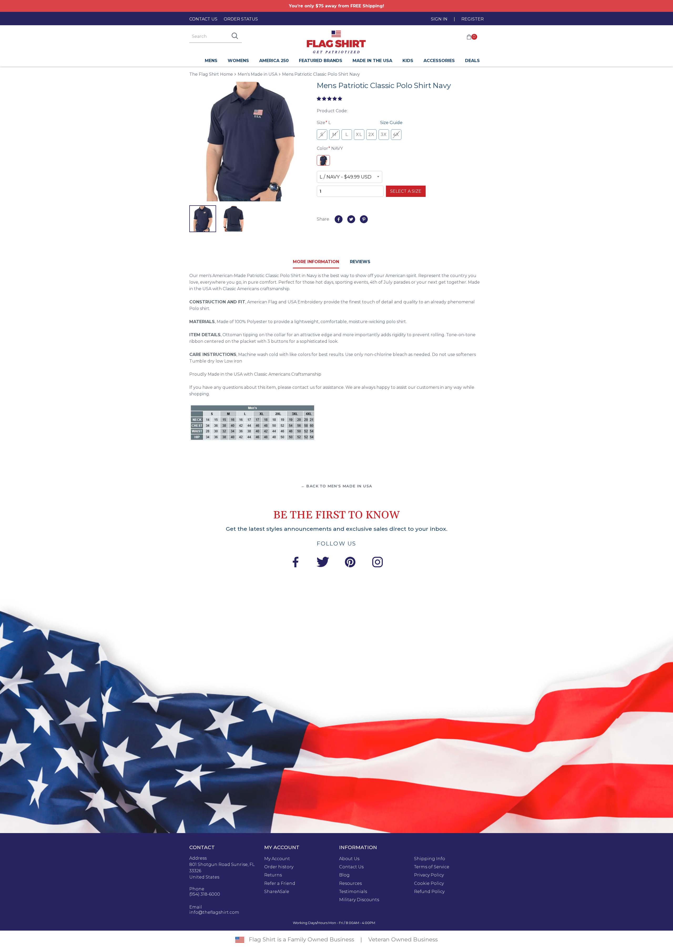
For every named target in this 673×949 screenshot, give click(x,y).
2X (371, 134)
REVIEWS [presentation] (360, 261)
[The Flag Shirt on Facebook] (295, 563)
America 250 (274, 60)
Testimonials (353, 892)
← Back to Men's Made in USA (336, 486)
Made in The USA (372, 60)
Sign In (439, 19)
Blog (344, 875)
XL (359, 134)
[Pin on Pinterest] (364, 219)
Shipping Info (429, 859)
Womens (238, 60)
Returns (273, 875)
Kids (407, 60)
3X (384, 134)
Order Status (241, 19)
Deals (472, 60)
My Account (277, 859)
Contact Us (203, 19)
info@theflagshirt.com (214, 912)
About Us (349, 859)
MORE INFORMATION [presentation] (316, 261)
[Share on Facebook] (339, 219)
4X (396, 134)
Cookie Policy (429, 883)
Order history (278, 867)
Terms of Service (431, 867)
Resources (350, 883)
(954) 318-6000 (204, 894)
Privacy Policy (429, 875)
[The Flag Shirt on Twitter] (323, 563)
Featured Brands (320, 60)
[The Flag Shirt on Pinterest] (350, 563)
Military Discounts (359, 900)
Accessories (439, 60)
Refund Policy (429, 892)
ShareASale (276, 892)
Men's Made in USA (257, 74)
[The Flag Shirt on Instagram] (377, 563)
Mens (211, 60)
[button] (330, 98)
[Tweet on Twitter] (351, 219)
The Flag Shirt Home (211, 74)
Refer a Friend (279, 883)
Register (472, 19)
